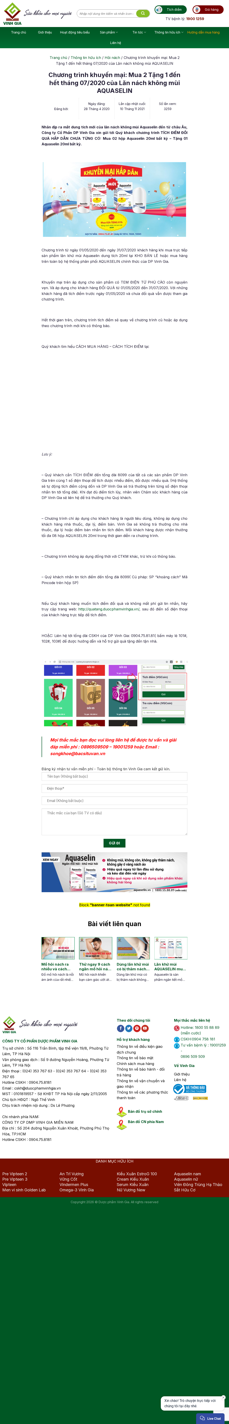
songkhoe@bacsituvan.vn (77, 753)
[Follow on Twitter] (129, 1028)
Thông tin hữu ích (167, 32)
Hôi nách (112, 57)
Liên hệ (115, 43)
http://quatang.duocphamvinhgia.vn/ (108, 609)
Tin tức (137, 32)
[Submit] (143, 13)
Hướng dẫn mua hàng (203, 32)
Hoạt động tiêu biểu (75, 32)
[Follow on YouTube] (145, 1028)
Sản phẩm (107, 32)
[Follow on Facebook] (120, 1028)
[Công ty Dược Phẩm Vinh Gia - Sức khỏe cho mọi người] (40, 13)
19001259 (122, 747)
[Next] (181, 964)
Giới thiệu (45, 32)
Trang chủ (18, 32)
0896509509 (94, 747)
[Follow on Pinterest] (137, 1028)
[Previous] (45, 964)
